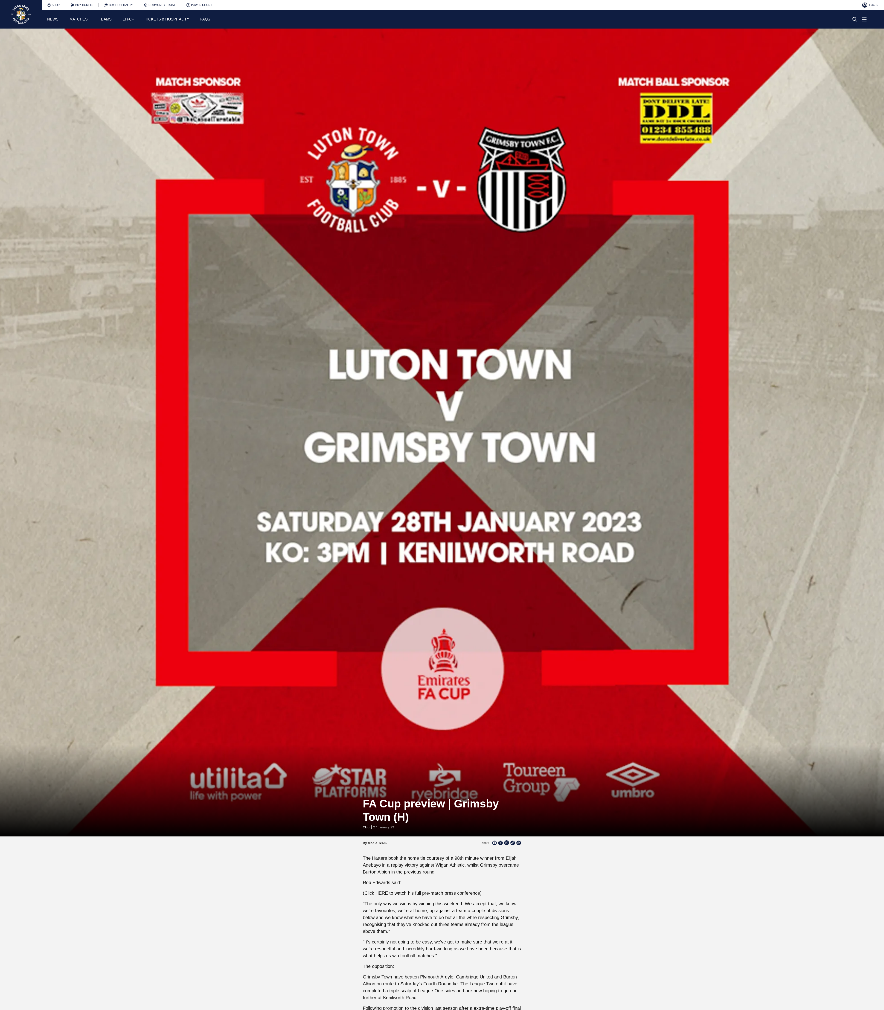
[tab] (53, 5)
